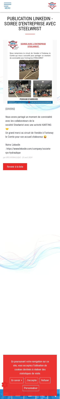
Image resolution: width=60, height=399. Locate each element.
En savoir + (16, 380)
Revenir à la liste (15, 166)
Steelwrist (19, 124)
